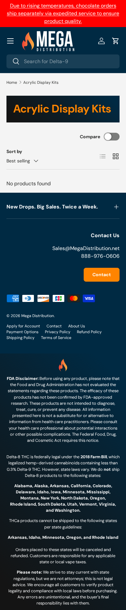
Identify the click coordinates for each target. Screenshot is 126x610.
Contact (101, 274)
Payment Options (22, 331)
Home (11, 82)
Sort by (14, 151)
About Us (76, 326)
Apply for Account (23, 326)
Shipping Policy (20, 337)
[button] (116, 41)
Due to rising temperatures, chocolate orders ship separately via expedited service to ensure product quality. (63, 13)
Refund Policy (89, 331)
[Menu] (10, 41)
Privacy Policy (57, 331)
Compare (90, 137)
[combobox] (63, 61)
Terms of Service (56, 337)
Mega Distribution (37, 315)
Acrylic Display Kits (40, 82)
